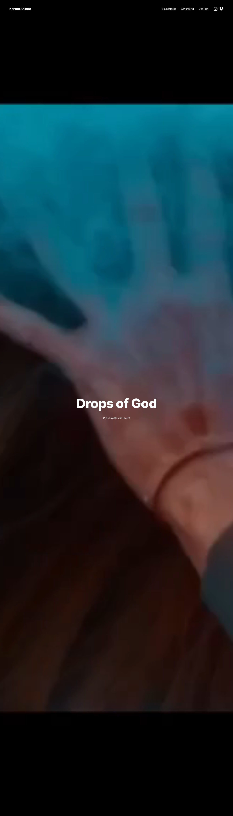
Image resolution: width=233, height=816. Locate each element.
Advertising (187, 8)
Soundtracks (169, 8)
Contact (203, 8)
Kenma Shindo (20, 9)
